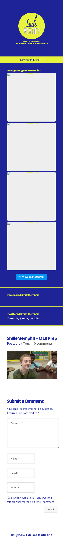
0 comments (43, 343)
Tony (26, 343)
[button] (31, 97)
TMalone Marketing (39, 535)
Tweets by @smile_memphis (23, 318)
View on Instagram (33, 276)
